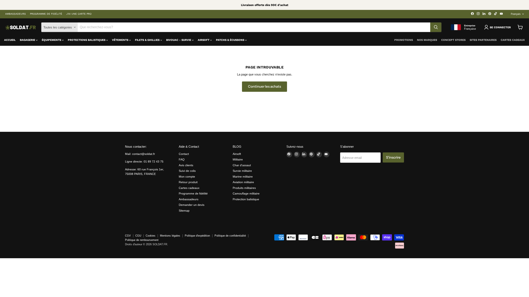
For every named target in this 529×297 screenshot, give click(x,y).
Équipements (52, 39)
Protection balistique (246, 199)
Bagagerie (28, 39)
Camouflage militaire (246, 193)
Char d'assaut (242, 165)
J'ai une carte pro (79, 14)
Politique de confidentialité (230, 235)
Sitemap (184, 210)
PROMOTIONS (403, 39)
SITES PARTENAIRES (483, 39)
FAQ (182, 159)
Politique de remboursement (141, 240)
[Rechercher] (435, 27)
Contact (184, 154)
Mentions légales (170, 235)
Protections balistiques (87, 39)
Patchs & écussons (230, 39)
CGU (138, 235)
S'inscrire (393, 157)
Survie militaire (242, 170)
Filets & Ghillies (147, 39)
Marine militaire (243, 176)
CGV (128, 235)
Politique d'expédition (197, 235)
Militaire (238, 159)
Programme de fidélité (46, 14)
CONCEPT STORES (453, 39)
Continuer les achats (264, 86)
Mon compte (187, 176)
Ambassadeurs (15, 14)
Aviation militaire (243, 182)
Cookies (150, 235)
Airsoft (204, 39)
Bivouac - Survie (179, 39)
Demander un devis (191, 204)
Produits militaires (244, 188)
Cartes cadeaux (513, 39)
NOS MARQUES (427, 39)
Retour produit (188, 182)
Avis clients (186, 165)
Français (516, 14)
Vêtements (120, 39)
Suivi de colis (187, 170)
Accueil (10, 39)
